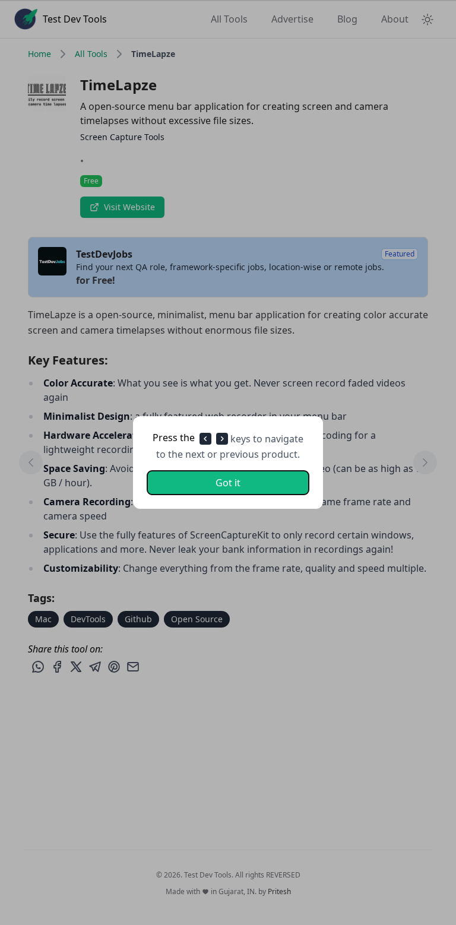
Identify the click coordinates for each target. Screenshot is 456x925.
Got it (228, 482)
